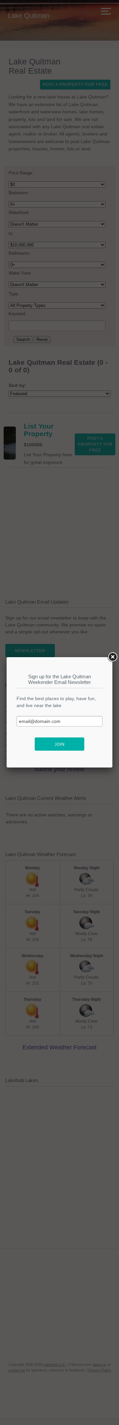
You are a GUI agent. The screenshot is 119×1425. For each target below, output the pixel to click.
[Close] (112, 657)
